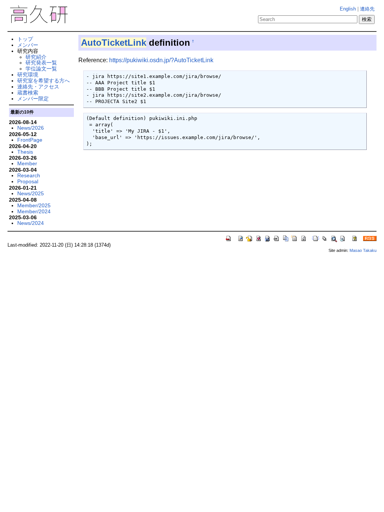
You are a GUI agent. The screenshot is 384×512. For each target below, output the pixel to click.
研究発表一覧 (41, 63)
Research (28, 175)
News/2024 (30, 223)
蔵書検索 (27, 93)
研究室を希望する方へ (43, 81)
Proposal (27, 181)
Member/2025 (34, 205)
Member (27, 163)
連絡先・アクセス (38, 87)
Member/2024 (34, 211)
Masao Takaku (363, 250)
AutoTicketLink (113, 42)
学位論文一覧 (41, 69)
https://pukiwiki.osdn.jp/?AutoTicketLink (161, 60)
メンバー (27, 45)
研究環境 (27, 75)
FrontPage (29, 140)
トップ (25, 39)
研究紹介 (36, 57)
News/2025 (30, 193)
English (348, 9)
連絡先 (367, 9)
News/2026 (30, 128)
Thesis (25, 152)
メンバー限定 (33, 99)
